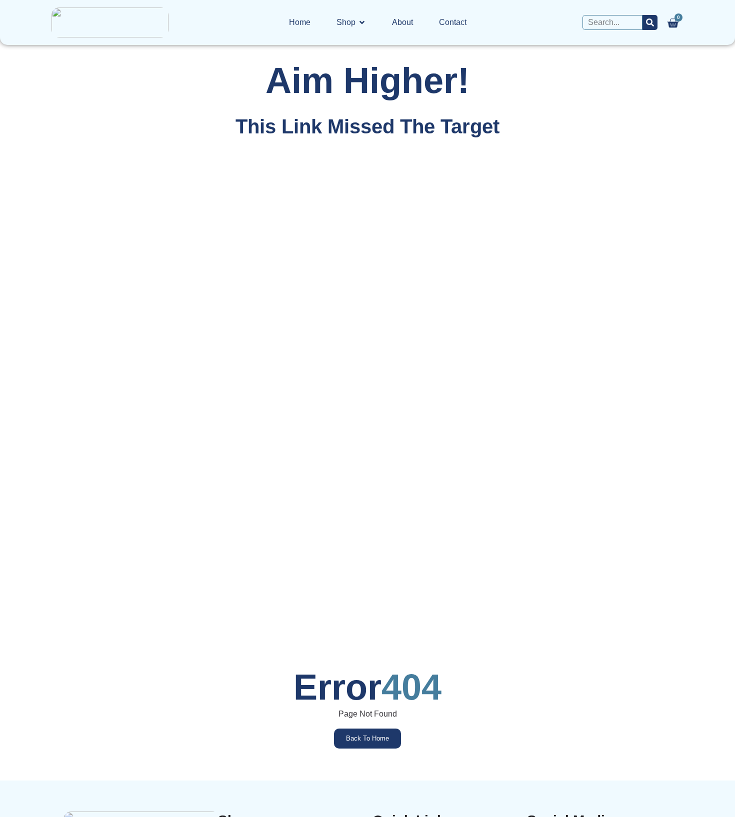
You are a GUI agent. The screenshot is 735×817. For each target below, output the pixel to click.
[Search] (650, 22)
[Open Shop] (362, 22)
